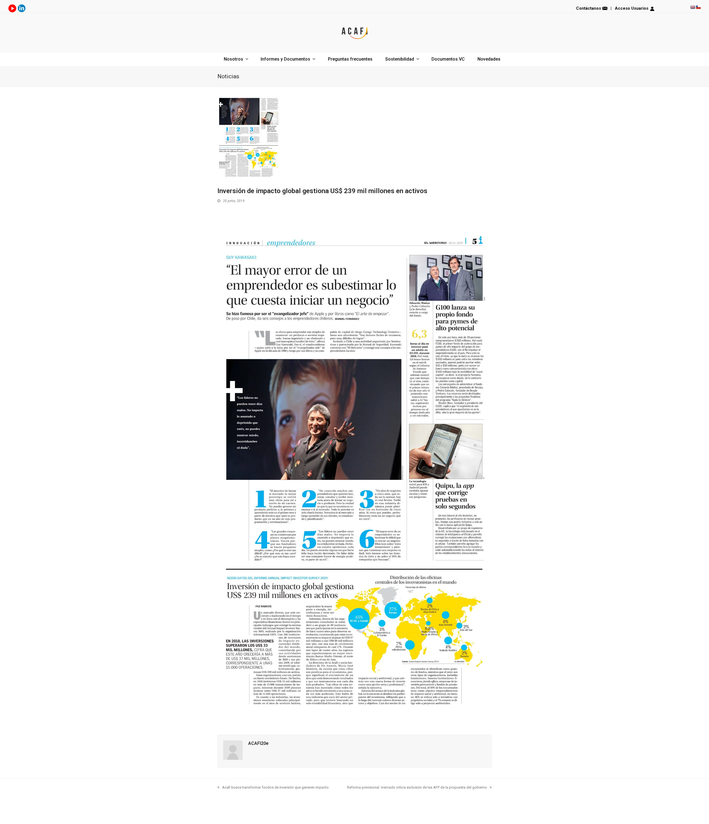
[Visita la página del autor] (233, 758)
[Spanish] (698, 7)
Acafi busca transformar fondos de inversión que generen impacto (275, 787)
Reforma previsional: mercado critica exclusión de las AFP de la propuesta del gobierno (417, 787)
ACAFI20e (258, 743)
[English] (692, 7)
